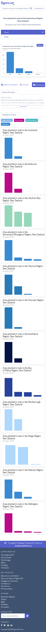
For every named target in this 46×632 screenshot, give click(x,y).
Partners (4, 604)
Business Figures (8, 596)
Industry (5, 124)
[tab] (23, 32)
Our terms (5, 586)
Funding (4, 565)
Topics (3, 599)
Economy (19, 120)
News (3, 562)
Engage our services (9, 581)
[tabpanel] (23, 60)
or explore (38, 8)
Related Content (9, 114)
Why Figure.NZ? (7, 554)
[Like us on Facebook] (1, 625)
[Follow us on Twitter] (5, 625)
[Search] (31, 8)
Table (6, 36)
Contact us (5, 583)
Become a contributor (10, 575)
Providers (5, 607)
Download (39, 84)
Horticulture (32, 120)
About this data (8, 92)
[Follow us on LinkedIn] (11, 625)
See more (23, 106)
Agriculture (6, 120)
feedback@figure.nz (23, 545)
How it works (6, 557)
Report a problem (10, 84)
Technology (5, 560)
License (25, 84)
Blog (2, 601)
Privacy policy (6, 588)
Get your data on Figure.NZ (12, 578)
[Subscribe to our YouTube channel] (8, 625)
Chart (6, 32)
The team (5, 567)
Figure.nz (8, 3)
